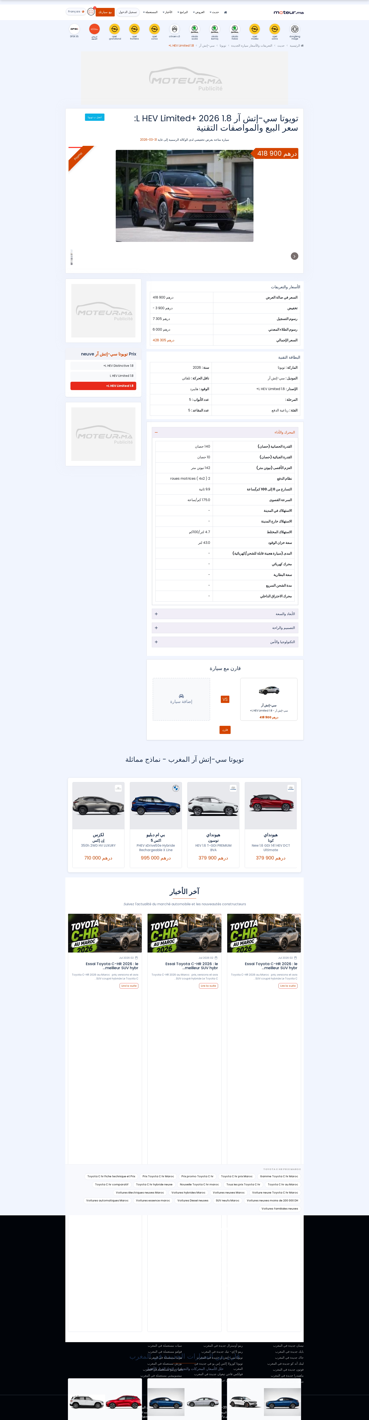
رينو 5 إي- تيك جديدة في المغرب (222, 1351)
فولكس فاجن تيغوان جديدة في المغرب (218, 1374)
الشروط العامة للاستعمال (105, 1316)
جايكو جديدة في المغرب (289, 1321)
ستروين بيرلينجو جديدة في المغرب (221, 1250)
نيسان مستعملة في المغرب (165, 1327)
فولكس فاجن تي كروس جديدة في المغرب (216, 1380)
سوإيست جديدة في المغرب (286, 1256)
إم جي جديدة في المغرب (288, 1339)
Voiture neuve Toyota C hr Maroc (275, 1192)
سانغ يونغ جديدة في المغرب (286, 1238)
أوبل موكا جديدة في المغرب (225, 1327)
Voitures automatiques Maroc (107, 1200)
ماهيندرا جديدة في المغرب (287, 1375)
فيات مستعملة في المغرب (165, 1280)
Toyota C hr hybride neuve (154, 1184)
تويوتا (223, 45)
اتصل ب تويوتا (95, 117)
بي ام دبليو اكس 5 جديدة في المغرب (219, 1238)
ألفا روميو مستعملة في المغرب (162, 1369)
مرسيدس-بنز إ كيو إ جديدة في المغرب (218, 1310)
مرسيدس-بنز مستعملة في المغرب (160, 1250)
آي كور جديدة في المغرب (288, 1298)
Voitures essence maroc (153, 1200)
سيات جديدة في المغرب (288, 1286)
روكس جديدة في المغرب (288, 1327)
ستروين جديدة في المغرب (287, 1316)
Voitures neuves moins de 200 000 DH (272, 1200)
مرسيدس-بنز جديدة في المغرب (283, 1304)
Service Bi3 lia (111, 1292)
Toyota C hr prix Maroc (237, 1176)
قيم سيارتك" (113, 1286)
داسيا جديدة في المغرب (289, 1274)
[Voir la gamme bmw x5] (156, 805)
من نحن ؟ (115, 1244)
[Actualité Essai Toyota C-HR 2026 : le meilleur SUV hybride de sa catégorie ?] (264, 933)
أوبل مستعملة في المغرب (165, 1310)
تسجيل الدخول (128, 12)
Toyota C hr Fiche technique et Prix (111, 1176)
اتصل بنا (116, 1327)
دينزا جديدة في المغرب (289, 1292)
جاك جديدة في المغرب (289, 1357)
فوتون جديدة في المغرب (288, 1369)
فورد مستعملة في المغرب (165, 1274)
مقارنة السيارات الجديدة (106, 1280)
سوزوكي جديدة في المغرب (286, 1244)
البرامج (183, 12)
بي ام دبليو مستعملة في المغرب (161, 1292)
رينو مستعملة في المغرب (166, 1244)
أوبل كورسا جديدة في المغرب (224, 1321)
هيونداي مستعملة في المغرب (163, 1268)
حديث (215, 12)
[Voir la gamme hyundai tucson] (213, 805)
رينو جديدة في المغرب (290, 1333)
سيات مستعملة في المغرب (165, 1345)
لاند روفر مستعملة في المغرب (163, 1304)
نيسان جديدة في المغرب (288, 1345)
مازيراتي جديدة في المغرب (286, 1250)
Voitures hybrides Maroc (188, 1192)
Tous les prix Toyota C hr (243, 1184)
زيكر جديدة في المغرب (289, 1280)
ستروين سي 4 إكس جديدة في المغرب (218, 1256)
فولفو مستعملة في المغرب (165, 1351)
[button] (290, 196)
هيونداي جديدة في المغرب (287, 1310)
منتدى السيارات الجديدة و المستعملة (98, 1310)
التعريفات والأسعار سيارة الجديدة (251, 45)
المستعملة (151, 12)
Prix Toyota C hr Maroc (158, 1176)
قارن (225, 730)
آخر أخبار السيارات (109, 1304)
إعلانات (116, 1262)
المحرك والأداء (285, 432)
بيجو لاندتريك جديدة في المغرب (223, 1333)
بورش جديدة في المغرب (288, 1262)
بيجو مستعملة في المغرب (166, 1256)
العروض (200, 12)
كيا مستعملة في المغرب (167, 1316)
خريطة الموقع (112, 1333)
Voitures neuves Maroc (229, 1192)
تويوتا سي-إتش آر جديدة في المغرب (220, 1357)
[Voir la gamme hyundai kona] (271, 805)
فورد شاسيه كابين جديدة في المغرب (220, 1280)
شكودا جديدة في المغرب (288, 1381)
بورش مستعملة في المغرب (164, 1363)
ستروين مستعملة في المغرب (163, 1298)
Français (115, 1339)
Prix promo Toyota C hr (198, 1176)
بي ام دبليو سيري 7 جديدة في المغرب (219, 1244)
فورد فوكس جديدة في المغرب (224, 1274)
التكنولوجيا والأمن (282, 641)
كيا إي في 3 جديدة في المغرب (224, 1298)
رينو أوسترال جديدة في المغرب (223, 1345)
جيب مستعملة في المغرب (165, 1339)
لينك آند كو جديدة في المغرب (285, 1363)
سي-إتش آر (207, 45)
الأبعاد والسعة (285, 613)
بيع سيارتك (105, 12)
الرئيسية (295, 45)
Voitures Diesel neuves (192, 1200)
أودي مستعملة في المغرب (165, 1286)
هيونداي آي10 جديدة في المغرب (223, 1286)
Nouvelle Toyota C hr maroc (199, 1184)
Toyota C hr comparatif (112, 1184)
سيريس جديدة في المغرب (287, 1268)
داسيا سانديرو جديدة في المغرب (222, 1268)
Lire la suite (288, 986)
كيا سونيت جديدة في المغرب (225, 1304)
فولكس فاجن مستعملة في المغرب (160, 1238)
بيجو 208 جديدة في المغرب (225, 1339)
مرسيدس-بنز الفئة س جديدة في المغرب (217, 1316)
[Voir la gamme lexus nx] (98, 805)
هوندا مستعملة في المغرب (165, 1357)
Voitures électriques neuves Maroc (140, 1192)
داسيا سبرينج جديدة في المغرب (223, 1262)
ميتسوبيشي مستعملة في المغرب (161, 1375)
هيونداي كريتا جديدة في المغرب (223, 1292)
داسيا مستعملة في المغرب (165, 1262)
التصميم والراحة (283, 627)
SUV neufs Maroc (227, 1200)
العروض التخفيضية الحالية (105, 1274)
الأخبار (168, 12)
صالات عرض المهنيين (108, 1268)
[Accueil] (225, 12)
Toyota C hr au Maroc (283, 1184)
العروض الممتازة (110, 1250)
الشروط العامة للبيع (109, 1321)
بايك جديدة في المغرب (289, 1351)
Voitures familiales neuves (280, 1208)
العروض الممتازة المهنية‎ (106, 1256)
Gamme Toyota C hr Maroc (279, 1176)
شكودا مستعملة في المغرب (164, 1333)
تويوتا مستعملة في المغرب (165, 1321)
